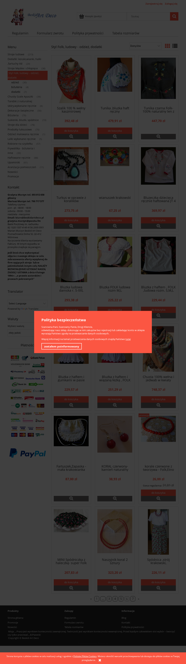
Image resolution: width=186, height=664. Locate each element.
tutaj (128, 339)
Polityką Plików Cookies (85, 656)
